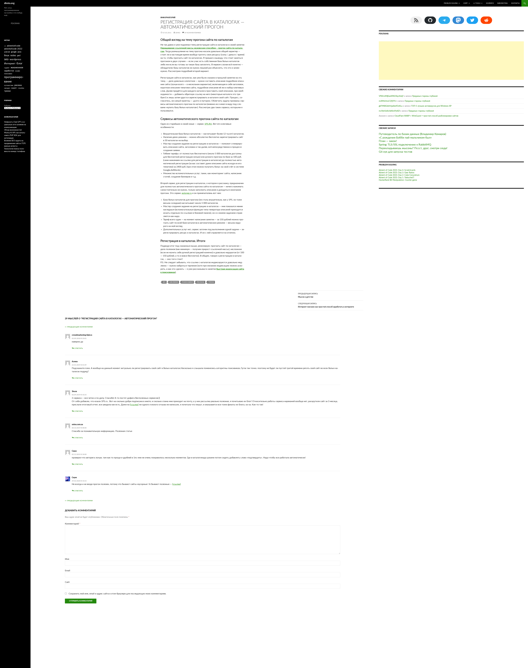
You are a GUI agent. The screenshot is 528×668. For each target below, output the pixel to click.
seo (164, 282)
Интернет (9, 63)
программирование (14, 79)
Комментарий (72, 524)
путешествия (8, 85)
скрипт (14, 88)
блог (19, 63)
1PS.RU (208, 124)
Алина (75, 362)
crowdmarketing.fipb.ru (82, 335)
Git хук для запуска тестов (395, 151)
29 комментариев (193, 33)
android (7, 52)
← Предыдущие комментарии (79, 327)
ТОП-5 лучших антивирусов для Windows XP (431, 106)
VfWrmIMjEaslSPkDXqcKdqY (391, 96)
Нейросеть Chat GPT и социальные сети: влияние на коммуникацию (15, 124)
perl (18, 56)
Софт (465, 3)
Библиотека (502, 3)
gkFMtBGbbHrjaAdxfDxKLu (390, 106)
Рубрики (7, 105)
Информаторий (167, 17)
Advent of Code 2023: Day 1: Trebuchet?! (396, 178)
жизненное (17, 67)
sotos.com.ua (77, 425)
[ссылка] (134, 405)
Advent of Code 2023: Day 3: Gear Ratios (396, 173)
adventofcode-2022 (13, 49)
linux (6, 55)
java (19, 52)
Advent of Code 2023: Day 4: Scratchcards (397, 170)
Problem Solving (451, 3)
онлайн (17, 71)
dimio (177, 33)
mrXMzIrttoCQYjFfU (387, 101)
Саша (74, 451)
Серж (74, 478)
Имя (67, 559)
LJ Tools (476, 3)
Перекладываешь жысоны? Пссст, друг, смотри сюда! (413, 148)
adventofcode (13, 46)
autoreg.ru (187, 193)
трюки (211, 282)
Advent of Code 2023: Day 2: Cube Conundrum (399, 175)
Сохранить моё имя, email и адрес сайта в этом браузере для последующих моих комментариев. (117, 594)
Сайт (67, 582)
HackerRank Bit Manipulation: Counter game (398, 180)
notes (13, 55)
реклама (200, 282)
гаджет (6, 68)
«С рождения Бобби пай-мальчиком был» (405, 137)
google (13, 52)
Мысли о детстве (308, 295)
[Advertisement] (451, 60)
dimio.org (9, 3)
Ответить (78, 348)
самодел (7, 88)
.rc (5, 46)
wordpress (15, 59)
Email (67, 570)
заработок (9, 71)
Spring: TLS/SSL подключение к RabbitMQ (405, 144)
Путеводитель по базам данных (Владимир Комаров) (412, 134)
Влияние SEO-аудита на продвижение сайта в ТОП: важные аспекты (15, 143)
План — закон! (388, 141)
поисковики (187, 282)
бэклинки (174, 282)
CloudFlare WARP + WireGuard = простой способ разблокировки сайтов (426, 116)
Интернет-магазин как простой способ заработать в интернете (326, 305)
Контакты (515, 3)
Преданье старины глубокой (425, 96)
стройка (21, 88)
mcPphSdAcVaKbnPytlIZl (389, 111)
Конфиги (490, 3)
